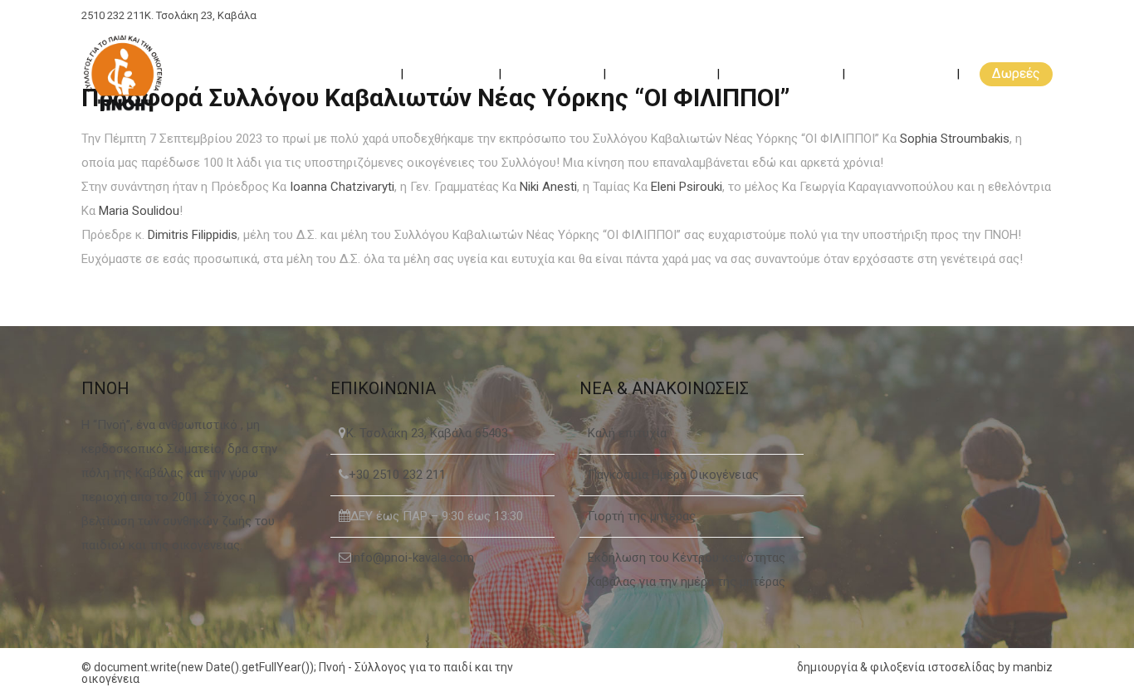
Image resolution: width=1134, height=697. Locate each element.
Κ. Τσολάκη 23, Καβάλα (200, 15)
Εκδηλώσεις (663, 73)
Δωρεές (1016, 73)
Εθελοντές (553, 73)
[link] (954, 138)
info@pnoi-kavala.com (412, 557)
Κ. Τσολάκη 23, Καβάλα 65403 (427, 433)
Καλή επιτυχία (627, 433)
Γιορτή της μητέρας (642, 516)
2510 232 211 (112, 15)
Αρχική (363, 73)
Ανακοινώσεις (782, 73)
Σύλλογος (452, 73)
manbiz (1033, 667)
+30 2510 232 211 (397, 474)
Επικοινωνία (902, 73)
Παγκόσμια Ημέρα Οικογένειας (673, 474)
